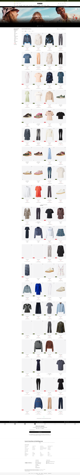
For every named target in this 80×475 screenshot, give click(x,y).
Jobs (34, 473)
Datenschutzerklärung (31, 434)
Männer (17, 3)
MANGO (48, 452)
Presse (32, 473)
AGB (39, 473)
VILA (40, 452)
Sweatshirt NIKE (26, 449)
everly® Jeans (41, 449)
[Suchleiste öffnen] (57, 5)
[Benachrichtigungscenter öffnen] (62, 3)
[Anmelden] (60, 3)
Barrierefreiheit (45, 473)
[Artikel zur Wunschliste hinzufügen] (31, 33)
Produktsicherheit (49, 473)
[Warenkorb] (65, 3)
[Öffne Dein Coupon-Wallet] (58, 3)
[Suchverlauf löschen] (65, 5)
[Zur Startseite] (28, 460)
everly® (33, 452)
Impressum (42, 473)
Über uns (29, 473)
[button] (59, 28)
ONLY (25, 452)
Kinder (20, 3)
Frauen (15, 3)
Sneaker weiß (33, 449)
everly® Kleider (49, 449)
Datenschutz (37, 473)
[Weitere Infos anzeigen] (60, 145)
